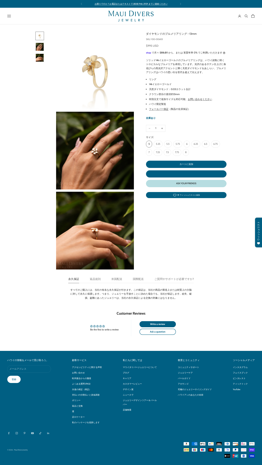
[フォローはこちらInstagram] (16, 433)
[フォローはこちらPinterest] (24, 433)
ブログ (126, 372)
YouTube (236, 389)
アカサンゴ (183, 383)
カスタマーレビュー (132, 383)
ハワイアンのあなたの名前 (190, 394)
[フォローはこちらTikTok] (40, 433)
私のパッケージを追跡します (86, 422)
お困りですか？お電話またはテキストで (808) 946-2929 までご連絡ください (131, 3)
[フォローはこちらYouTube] (32, 433)
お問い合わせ (78, 372)
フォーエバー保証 (158, 109)
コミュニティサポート (188, 367)
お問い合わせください (200, 99)
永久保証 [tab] (73, 279)
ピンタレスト (239, 378)
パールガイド (184, 378)
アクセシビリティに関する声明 (87, 367)
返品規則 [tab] (95, 279)
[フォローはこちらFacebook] (8, 433)
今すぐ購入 (186, 173)
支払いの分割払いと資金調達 (86, 394)
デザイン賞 (128, 389)
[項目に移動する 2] (39, 47)
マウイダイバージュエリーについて (140, 367)
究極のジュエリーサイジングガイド (195, 389)
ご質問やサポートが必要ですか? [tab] (174, 279)
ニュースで (128, 394)
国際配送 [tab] (138, 279)
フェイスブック (240, 372)
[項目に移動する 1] (39, 36)
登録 (14, 379)
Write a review (157, 324)
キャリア (127, 378)
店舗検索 (127, 409)
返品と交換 (77, 406)
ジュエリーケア (185, 372)
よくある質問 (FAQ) (81, 383)
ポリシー (76, 400)
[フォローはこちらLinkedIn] (48, 433)
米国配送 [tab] (116, 279)
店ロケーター (78, 417)
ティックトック (240, 383)
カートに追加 (186, 164)
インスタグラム (240, 367)
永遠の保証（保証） (81, 389)
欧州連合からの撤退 (81, 378)
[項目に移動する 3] (39, 58)
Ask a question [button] (157, 331)
